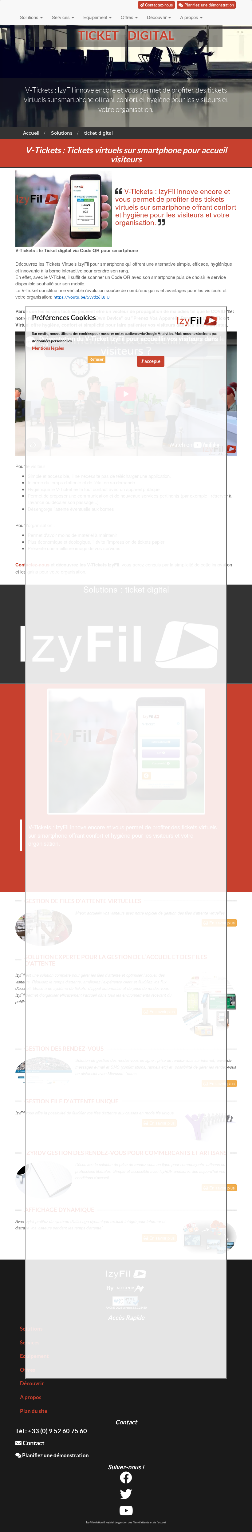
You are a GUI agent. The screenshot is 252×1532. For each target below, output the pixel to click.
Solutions (30, 17)
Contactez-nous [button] (158, 5)
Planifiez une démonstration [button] (208, 5)
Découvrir (157, 17)
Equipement (95, 17)
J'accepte (150, 361)
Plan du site (33, 1411)
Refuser (96, 359)
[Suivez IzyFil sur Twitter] (126, 1496)
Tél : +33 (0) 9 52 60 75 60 (51, 1431)
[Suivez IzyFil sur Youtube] (126, 1512)
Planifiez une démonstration (55, 1455)
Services (61, 17)
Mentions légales (48, 348)
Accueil (31, 133)
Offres (128, 17)
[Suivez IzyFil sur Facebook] (126, 1479)
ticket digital (98, 133)
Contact (33, 1443)
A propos (189, 17)
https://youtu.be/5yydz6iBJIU (81, 297)
